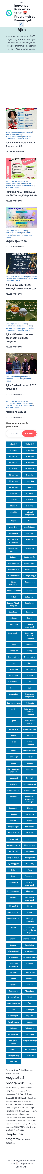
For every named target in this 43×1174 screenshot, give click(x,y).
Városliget (29, 1010)
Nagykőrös (13, 851)
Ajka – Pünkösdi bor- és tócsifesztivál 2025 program (19, 338)
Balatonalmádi (29, 557)
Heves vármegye (30, 743)
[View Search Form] (21, 24)
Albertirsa (13, 527)
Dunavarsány (29, 657)
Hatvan (13, 736)
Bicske (29, 591)
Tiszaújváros (13, 997)
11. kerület (13, 450)
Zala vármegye (30, 1049)
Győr (13, 709)
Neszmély (30, 851)
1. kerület (13, 444)
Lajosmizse (29, 814)
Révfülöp (13, 897)
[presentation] (21, 118)
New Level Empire (23, 1124)
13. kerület (13, 456)
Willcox (27, 1139)
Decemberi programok (18, 1091)
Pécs (13, 876)
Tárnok (29, 985)
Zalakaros (30, 1055)
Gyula (13, 721)
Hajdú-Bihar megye (30, 722)
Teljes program (15, 151)
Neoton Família (11, 1124)
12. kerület (29, 450)
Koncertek (26, 136)
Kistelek (13, 797)
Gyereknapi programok (29, 695)
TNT (23, 1139)
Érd (29, 663)
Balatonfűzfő (13, 569)
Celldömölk (13, 624)
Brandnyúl (16, 1087)
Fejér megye (30, 669)
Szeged (13, 945)
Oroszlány (29, 864)
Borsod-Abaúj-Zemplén (13, 604)
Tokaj (29, 997)
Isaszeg (30, 763)
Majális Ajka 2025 (16, 411)
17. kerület (13, 469)
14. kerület (29, 456)
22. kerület (13, 487)
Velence (13, 1028)
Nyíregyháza (29, 858)
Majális (9, 235)
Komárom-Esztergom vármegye (29, 799)
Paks (13, 870)
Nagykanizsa (29, 845)
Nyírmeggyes (13, 864)
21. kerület (29, 481)
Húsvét (29, 757)
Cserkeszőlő (13, 633)
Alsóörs (29, 533)
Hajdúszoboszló (29, 729)
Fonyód (30, 676)
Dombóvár (13, 651)
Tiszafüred (29, 991)
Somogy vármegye (30, 919)
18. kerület (29, 469)
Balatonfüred (29, 563)
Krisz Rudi (16, 1120)
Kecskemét (13, 778)
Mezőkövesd (13, 833)
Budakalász (29, 603)
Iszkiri (19, 1111)
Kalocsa (29, 769)
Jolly (23, 1111)
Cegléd (29, 618)
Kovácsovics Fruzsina (12, 1117)
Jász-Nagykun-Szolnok (13, 770)
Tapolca (13, 985)
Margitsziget (13, 827)
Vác (13, 1010)
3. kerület (13, 493)
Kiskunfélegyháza (30, 784)
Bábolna (29, 539)
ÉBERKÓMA (10, 1143)
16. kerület (29, 462)
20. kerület (13, 481)
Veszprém (30, 1034)
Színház (29, 964)
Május (33, 1120)
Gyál (30, 688)
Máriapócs (29, 827)
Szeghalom (29, 945)
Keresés (29, 433)
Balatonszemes (13, 576)
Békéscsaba (30, 582)
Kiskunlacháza (13, 790)
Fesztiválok (10, 326)
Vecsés (30, 1022)
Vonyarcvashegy (30, 1040)
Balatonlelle (29, 569)
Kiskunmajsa (29, 790)
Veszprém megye (23, 138)
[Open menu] (21, 2)
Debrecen (30, 645)
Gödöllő (13, 688)
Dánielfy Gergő (26, 1098)
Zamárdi (13, 1062)
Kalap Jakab (23, 1114)
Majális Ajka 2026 (16, 241)
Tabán (13, 979)
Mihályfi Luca (25, 1120)
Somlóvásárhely (13, 918)
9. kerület (13, 512)
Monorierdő (13, 839)
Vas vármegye (13, 1022)
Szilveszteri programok (27, 279)
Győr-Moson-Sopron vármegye (29, 711)
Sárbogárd (13, 906)
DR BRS (16, 1098)
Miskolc (29, 833)
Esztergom (13, 669)
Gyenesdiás (13, 694)
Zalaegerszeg (13, 1055)
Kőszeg (30, 808)
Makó (29, 820)
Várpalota (30, 1016)
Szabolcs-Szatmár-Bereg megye (29, 930)
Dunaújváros (13, 657)
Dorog (29, 651)
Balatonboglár (13, 563)
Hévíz (13, 751)
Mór (29, 839)
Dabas (13, 645)
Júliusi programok (11, 1114)
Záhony (13, 1049)
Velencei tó (29, 1028)
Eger (13, 663)
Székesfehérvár (13, 951)
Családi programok (14, 134)
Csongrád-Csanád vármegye (29, 635)
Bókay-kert (29, 597)
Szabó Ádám (19, 1130)
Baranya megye (29, 576)
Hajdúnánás (13, 729)
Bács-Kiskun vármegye (13, 549)
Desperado (10, 1095)
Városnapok (13, 1016)
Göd (29, 682)
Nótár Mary (19, 1127)
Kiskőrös (13, 784)
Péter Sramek (30, 1127)
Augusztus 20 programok (21, 132)
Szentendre (13, 957)
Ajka (8, 132)
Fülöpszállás (13, 682)
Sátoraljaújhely (13, 912)
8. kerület (29, 506)
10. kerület (29, 444)
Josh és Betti (31, 1111)
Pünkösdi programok (25, 185)
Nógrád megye (13, 858)
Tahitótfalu (29, 979)
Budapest (13, 618)
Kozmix (9, 1120)
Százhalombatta (29, 939)
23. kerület (29, 487)
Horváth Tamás (23, 1108)
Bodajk (13, 597)
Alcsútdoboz (29, 527)
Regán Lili (9, 1130)
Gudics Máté (22, 1104)
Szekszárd (29, 951)
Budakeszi (13, 612)
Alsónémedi (13, 533)
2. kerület (29, 475)
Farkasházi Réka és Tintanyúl (20, 1101)
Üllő (29, 1003)
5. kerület (13, 500)
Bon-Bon (8, 1087)
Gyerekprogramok (13, 136)
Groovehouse (11, 1104)
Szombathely (29, 972)
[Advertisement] (21, 83)
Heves (13, 742)
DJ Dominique (24, 1094)
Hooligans (14, 1108)
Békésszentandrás (14, 591)
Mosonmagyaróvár (14, 845)
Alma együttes (12, 1070)
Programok (10, 138)
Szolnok (13, 972)
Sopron (13, 927)
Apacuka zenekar (12, 1073)
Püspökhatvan (13, 891)
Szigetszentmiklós (30, 957)
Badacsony (29, 548)
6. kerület (29, 500)
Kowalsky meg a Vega (27, 1117)
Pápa (30, 870)
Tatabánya (13, 991)
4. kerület (29, 493)
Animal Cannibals (26, 1070)
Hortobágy (13, 757)
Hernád (30, 736)
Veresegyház (13, 1034)
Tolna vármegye (13, 1003)
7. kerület (13, 506)
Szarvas (13, 939)
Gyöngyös (29, 703)
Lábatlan (13, 814)
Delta (28, 1091)
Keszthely (30, 778)
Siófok (29, 912)
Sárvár (29, 906)
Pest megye (29, 876)
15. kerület (13, 462)
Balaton (13, 557)
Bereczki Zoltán (29, 1084)
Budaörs (29, 612)
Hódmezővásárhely (30, 751)
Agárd (13, 521)
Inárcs (13, 763)
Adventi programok (29, 513)
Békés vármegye (13, 583)
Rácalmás (30, 891)
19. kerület (13, 475)
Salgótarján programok (29, 898)
